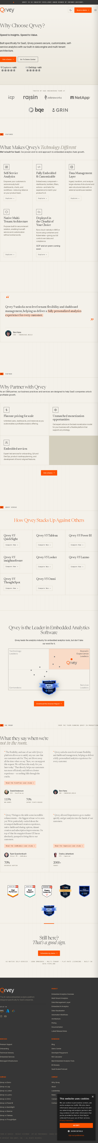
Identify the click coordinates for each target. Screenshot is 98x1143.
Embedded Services (7, 1057)
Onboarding (4, 1049)
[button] (76, 1131)
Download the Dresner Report (49, 704)
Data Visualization (58, 1011)
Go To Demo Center (28, 59)
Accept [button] (76, 1125)
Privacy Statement (22, 1134)
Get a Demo (8, 59)
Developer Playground (60, 1053)
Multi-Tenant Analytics (60, 998)
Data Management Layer (61, 1002)
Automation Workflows (60, 1015)
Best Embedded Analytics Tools (63, 1061)
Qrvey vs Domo (5, 1082)
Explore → (10, 198)
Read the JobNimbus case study (20, 846)
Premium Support (6, 1044)
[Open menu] (95, 10)
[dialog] (76, 1117)
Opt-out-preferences (76, 1135)
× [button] (93, 1097)
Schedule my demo (49, 953)
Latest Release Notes (59, 1031)
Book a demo (83, 10)
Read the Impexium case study (69, 846)
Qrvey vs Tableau (6, 1115)
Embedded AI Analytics (60, 1006)
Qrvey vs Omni (5, 1099)
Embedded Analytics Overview (63, 994)
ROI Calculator (57, 1057)
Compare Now (12, 545)
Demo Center (56, 1049)
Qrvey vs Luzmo (6, 1095)
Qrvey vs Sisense (6, 1111)
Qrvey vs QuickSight (7, 1107)
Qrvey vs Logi (5, 1087)
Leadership (56, 1091)
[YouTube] (5, 1016)
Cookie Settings (55, 1134)
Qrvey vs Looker (6, 1091)
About (54, 1087)
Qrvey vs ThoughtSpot (8, 1119)
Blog (53, 1044)
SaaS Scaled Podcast (59, 1069)
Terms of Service (6, 1134)
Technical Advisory (7, 1053)
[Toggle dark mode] (70, 10)
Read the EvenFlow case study (20, 783)
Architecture (56, 1019)
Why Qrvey (56, 1082)
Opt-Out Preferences (39, 1134)
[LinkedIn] (1, 1016)
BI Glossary (56, 1065)
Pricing (54, 1023)
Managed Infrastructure (9, 1061)
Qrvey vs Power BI (6, 1103)
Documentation (57, 1027)
